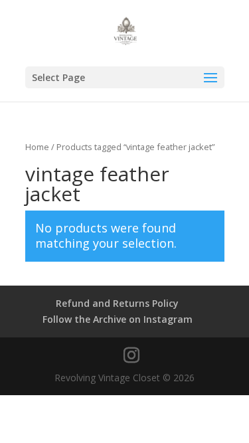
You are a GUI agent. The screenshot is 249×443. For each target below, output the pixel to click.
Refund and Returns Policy (117, 303)
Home (37, 147)
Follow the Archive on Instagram (117, 319)
